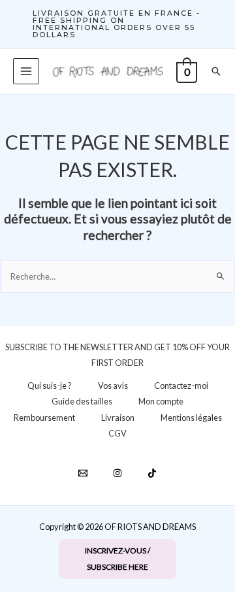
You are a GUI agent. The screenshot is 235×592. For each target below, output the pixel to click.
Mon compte (160, 401)
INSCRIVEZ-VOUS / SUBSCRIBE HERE (117, 558)
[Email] (82, 473)
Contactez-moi (181, 385)
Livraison (117, 417)
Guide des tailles (82, 401)
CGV (117, 433)
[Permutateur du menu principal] (26, 71)
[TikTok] (152, 473)
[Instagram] (117, 473)
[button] (117, 24)
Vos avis (113, 385)
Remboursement (44, 417)
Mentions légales (191, 417)
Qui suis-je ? (49, 385)
